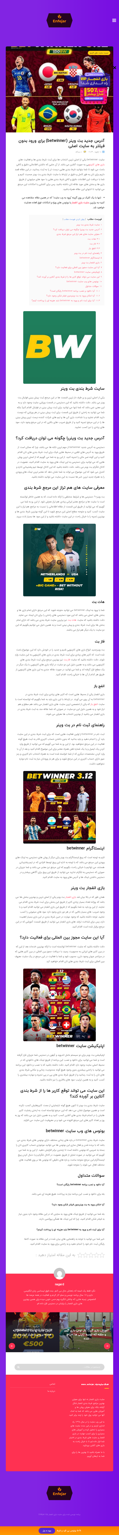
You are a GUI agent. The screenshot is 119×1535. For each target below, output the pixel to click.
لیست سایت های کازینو (99, 52)
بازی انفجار (70, 897)
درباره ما (51, 1391)
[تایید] (18, 1367)
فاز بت (67, 660)
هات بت (72, 620)
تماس (52, 1384)
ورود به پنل (47, 1530)
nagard (59, 1285)
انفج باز (94, 704)
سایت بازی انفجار (80, 203)
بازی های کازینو (96, 165)
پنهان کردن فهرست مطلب (74, 219)
